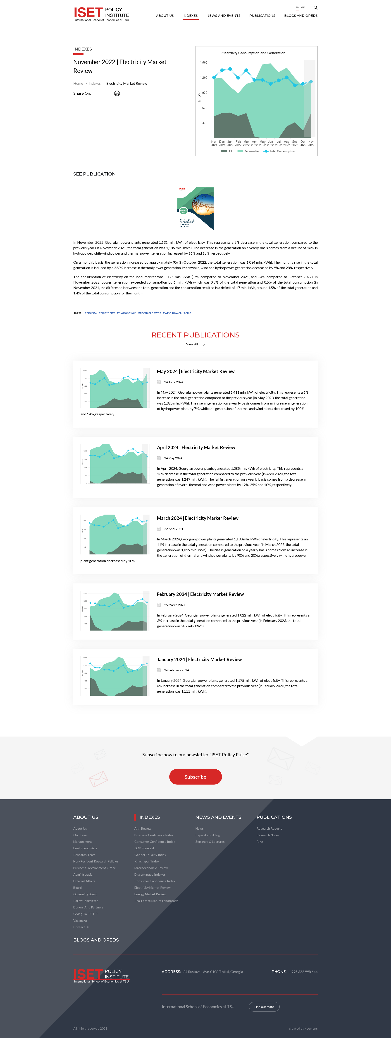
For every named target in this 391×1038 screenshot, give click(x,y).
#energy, (91, 313)
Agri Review (142, 828)
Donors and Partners (88, 907)
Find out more (264, 1007)
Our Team (80, 835)
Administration (83, 874)
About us (80, 828)
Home (78, 83)
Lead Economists (85, 848)
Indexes (191, 16)
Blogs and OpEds (301, 16)
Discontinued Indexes (150, 874)
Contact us (81, 927)
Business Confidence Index (153, 835)
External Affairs (84, 881)
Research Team (84, 855)
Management (82, 841)
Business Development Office (94, 868)
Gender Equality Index (150, 855)
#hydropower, (126, 313)
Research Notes (268, 835)
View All (192, 344)
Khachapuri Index (146, 861)
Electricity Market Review (126, 83)
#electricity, (107, 313)
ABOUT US (165, 16)
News (200, 828)
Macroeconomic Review (151, 868)
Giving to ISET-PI (86, 914)
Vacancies (80, 920)
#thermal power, (149, 313)
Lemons (312, 1028)
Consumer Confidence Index (154, 841)
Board (77, 887)
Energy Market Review (150, 894)
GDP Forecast (144, 848)
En (297, 7)
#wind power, (172, 313)
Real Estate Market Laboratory (156, 901)
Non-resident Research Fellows (96, 861)
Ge (303, 7)
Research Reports (269, 828)
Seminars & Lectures (210, 841)
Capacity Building (208, 835)
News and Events (224, 16)
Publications (262, 16)
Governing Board (85, 894)
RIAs (260, 841)
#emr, (187, 313)
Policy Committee (85, 901)
